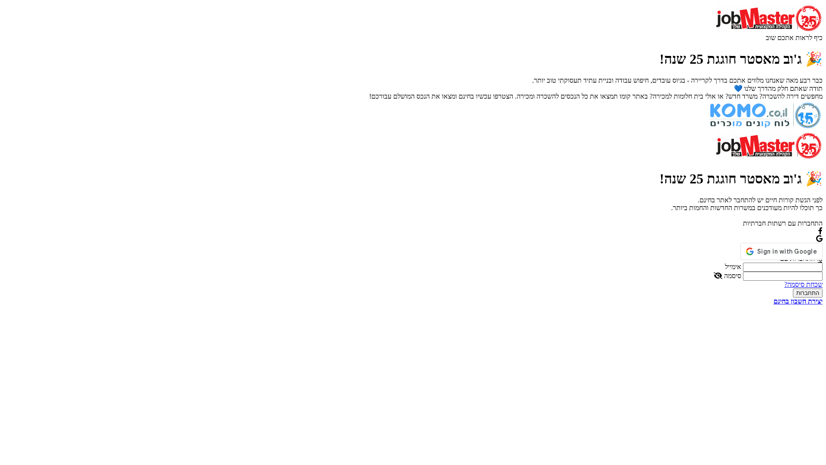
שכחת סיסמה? (803, 284)
